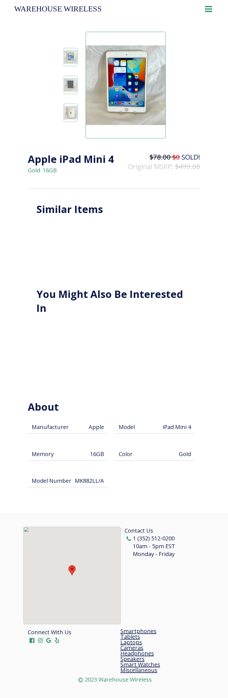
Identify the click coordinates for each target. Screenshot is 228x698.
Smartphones (138, 631)
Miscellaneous (138, 670)
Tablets (130, 637)
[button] (72, 570)
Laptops (131, 642)
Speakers (132, 659)
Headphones (137, 653)
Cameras (131, 648)
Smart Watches (140, 664)
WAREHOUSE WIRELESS (58, 9)
